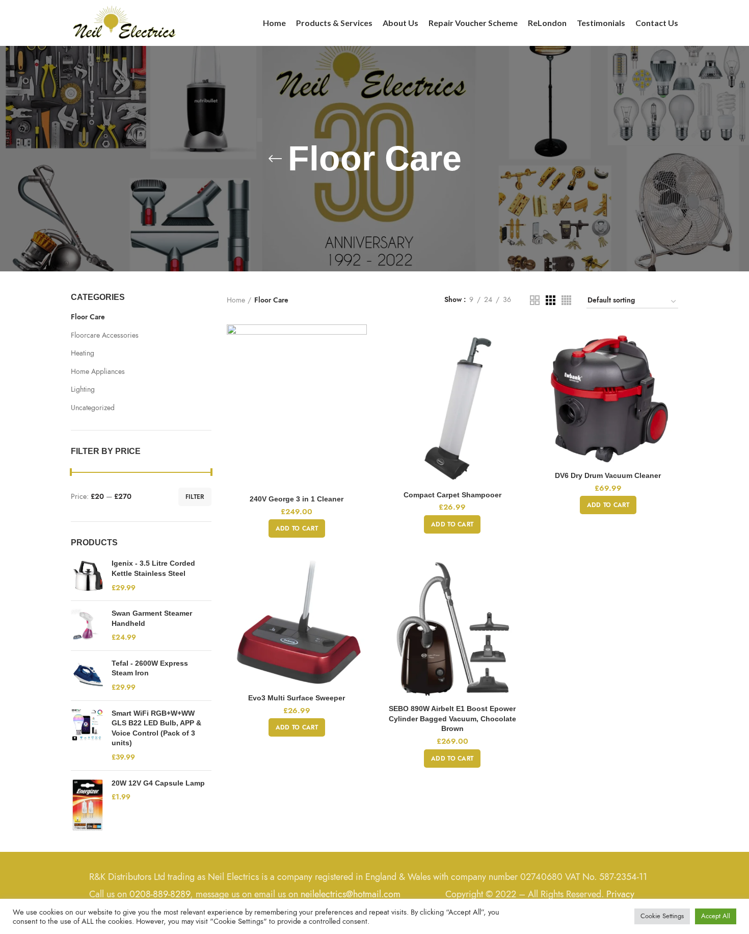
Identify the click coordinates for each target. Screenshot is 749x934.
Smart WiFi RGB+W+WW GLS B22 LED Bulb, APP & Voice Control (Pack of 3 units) (156, 728)
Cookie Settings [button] (662, 916)
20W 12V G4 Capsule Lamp (158, 783)
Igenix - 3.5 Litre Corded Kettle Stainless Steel (153, 568)
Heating (82, 353)
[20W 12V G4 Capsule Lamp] (87, 804)
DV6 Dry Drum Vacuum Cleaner (608, 475)
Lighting (83, 389)
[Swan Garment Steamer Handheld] (87, 626)
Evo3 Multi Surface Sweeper (296, 698)
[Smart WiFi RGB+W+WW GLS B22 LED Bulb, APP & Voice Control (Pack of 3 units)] (87, 736)
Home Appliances (98, 371)
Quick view (359, 363)
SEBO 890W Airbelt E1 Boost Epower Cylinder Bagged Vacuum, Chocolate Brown (452, 718)
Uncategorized (93, 408)
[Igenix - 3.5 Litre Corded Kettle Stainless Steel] (87, 576)
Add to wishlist (359, 386)
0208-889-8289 (159, 894)
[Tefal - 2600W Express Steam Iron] (87, 676)
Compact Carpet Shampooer (452, 495)
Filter (194, 497)
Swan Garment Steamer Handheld (152, 618)
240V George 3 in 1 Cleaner (296, 499)
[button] (297, 528)
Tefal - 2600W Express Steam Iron (150, 668)
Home (236, 300)
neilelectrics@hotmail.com (350, 894)
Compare (359, 341)
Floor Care (88, 317)
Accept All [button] (715, 916)
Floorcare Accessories (105, 335)
